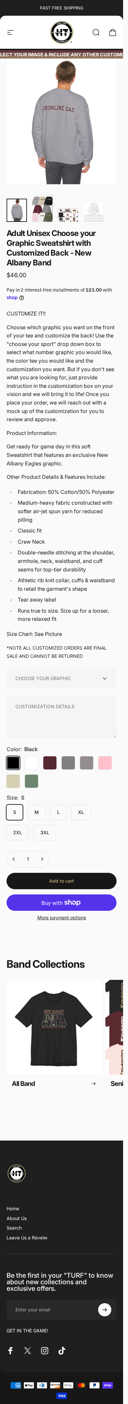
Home (13, 1208)
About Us (17, 1218)
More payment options (61, 917)
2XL (17, 832)
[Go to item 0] (17, 210)
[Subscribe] (104, 1309)
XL (81, 812)
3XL (44, 832)
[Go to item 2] (42, 208)
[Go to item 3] (68, 215)
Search (14, 1228)
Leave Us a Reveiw (27, 1237)
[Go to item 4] (93, 212)
